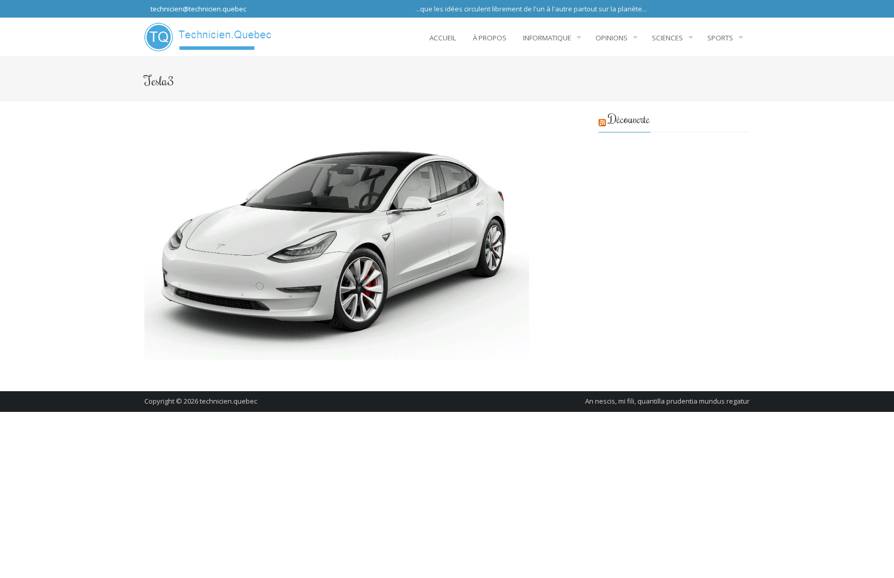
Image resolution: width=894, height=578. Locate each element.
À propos (489, 37)
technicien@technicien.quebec (197, 8)
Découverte (629, 118)
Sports (720, 37)
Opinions (611, 37)
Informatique (547, 37)
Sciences (667, 37)
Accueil (442, 37)
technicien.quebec (228, 401)
